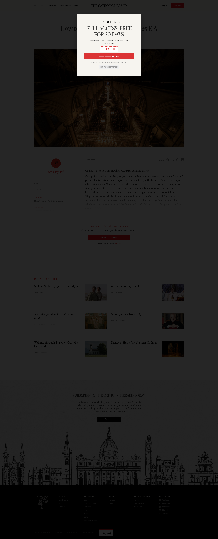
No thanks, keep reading (109, 67)
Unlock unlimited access (109, 56)
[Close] (137, 17)
